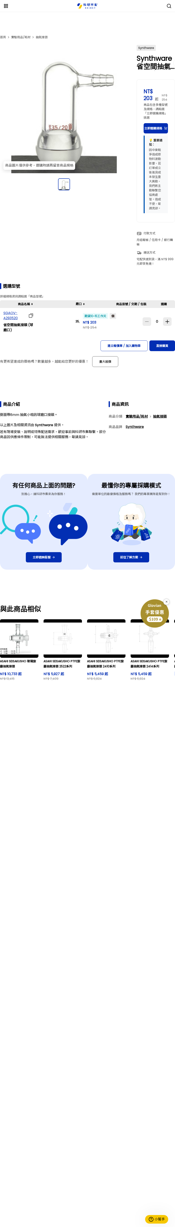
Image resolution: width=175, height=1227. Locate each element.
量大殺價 (105, 361)
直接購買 (162, 346)
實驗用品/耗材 (21, 37)
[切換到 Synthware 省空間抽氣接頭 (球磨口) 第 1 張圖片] (64, 184)
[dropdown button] (30, 315)
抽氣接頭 (42, 37)
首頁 (3, 37)
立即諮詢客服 (42, 557)
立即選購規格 (153, 128)
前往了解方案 (129, 557)
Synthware (135, 426)
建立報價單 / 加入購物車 (124, 346)
